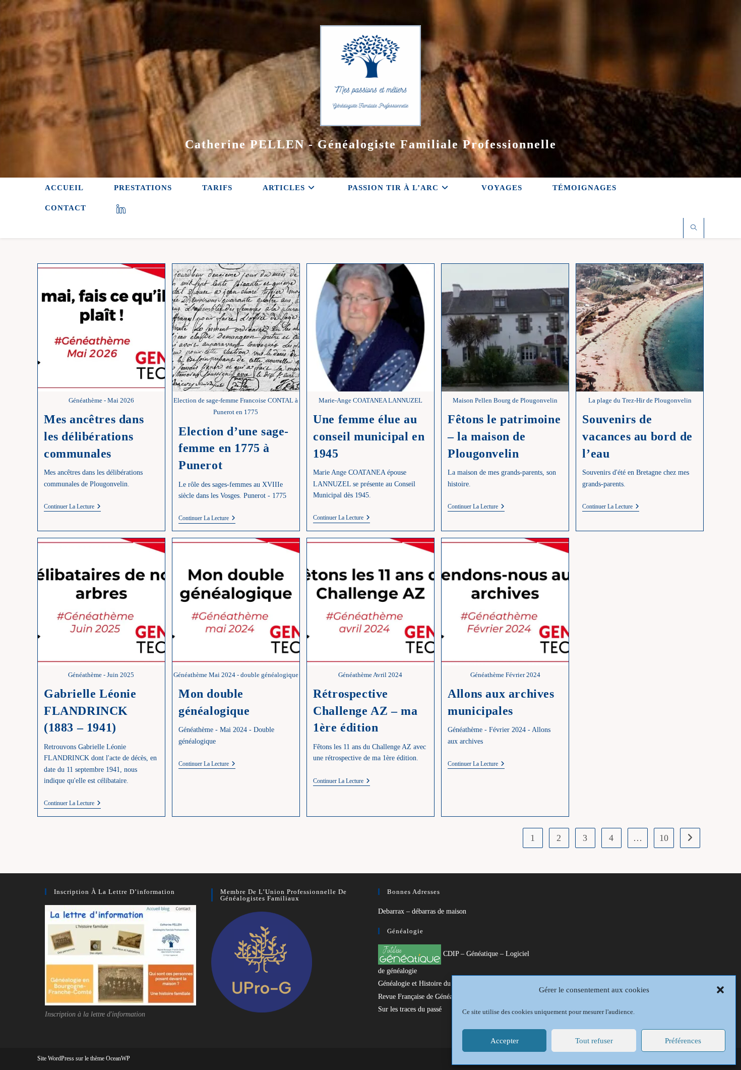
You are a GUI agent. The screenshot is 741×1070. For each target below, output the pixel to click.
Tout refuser (594, 1041)
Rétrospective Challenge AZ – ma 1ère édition (365, 710)
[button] (720, 990)
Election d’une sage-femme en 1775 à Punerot (233, 448)
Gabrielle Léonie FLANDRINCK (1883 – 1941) (90, 710)
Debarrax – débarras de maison (422, 911)
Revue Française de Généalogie (422, 996)
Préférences (683, 1041)
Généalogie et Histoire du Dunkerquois (433, 983)
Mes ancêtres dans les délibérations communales (94, 436)
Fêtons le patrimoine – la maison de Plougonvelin (504, 436)
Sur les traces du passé (410, 1009)
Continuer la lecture (72, 507)
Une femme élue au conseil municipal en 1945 (368, 436)
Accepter (504, 1041)
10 (663, 838)
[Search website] (694, 228)
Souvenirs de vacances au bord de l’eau (637, 436)
